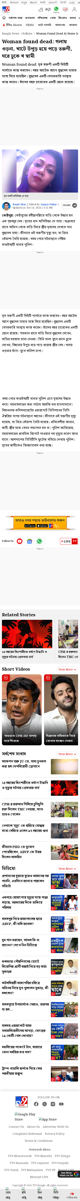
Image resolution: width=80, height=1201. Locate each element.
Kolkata (27, 34)
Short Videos (16, 669)
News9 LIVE (66, 1170)
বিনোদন (62, 18)
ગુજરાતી (52, 2)
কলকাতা (30, 18)
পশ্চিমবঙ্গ (42, 18)
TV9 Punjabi (60, 1163)
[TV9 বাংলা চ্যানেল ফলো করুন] (55, 9)
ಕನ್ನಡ (24, 2)
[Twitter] (44, 1104)
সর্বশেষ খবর (15, 18)
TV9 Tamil (11, 1170)
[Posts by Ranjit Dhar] (6, 206)
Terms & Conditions (39, 1141)
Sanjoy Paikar (49, 204)
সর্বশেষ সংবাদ (14, 754)
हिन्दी (4, 2)
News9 (14, 2)
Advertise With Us (56, 1127)
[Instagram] (53, 1104)
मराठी (42, 2)
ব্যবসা (73, 18)
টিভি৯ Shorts (14, 25)
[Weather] (41, 9)
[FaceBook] (36, 1104)
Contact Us (16, 1127)
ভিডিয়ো (8, 868)
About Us (33, 1127)
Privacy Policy (54, 1134)
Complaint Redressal (27, 1134)
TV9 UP (51, 1170)
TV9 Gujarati (40, 1163)
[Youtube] (20, 541)
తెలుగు (33, 2)
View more (65, 670)
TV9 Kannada (19, 1163)
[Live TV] (64, 9)
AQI (48, 9)
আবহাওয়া (60, 25)
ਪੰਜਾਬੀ (63, 2)
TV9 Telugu (62, 1156)
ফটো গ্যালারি (44, 25)
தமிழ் (72, 2)
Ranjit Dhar (19, 204)
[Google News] (30, 541)
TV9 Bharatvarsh (20, 1156)
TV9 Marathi (43, 1156)
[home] (4, 18)
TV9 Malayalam (32, 1170)
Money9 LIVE (39, 1177)
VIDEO (30, 25)
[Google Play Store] (26, 1117)
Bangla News (10, 34)
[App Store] (50, 1120)
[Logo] (6, 9)
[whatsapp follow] (39, 541)
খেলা (53, 18)
